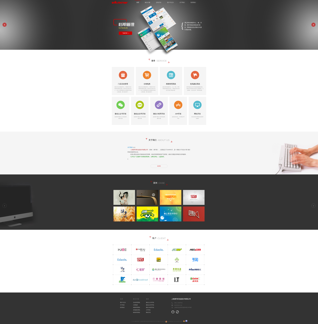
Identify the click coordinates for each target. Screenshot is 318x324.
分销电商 (135, 305)
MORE (159, 166)
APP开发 (148, 310)
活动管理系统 (136, 302)
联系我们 (193, 2)
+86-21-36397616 (178, 302)
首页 (137, 2)
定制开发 (158, 2)
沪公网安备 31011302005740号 (174, 321)
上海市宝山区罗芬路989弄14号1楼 (182, 307)
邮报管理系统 (136, 312)
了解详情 (124, 33)
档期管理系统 (136, 307)
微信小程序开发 (150, 307)
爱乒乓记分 (170, 2)
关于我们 (182, 2)
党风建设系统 (136, 310)
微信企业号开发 (150, 305)
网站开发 (148, 312)
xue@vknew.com (178, 305)
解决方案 (147, 2)
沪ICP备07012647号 (160, 321)
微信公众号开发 (150, 302)
